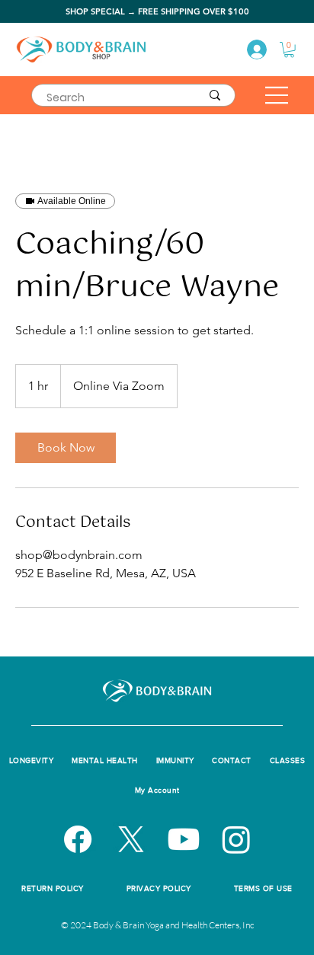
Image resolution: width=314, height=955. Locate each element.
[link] (65, 448)
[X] (131, 839)
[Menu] (277, 95)
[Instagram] (236, 839)
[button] (289, 50)
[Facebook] (77, 839)
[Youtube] (183, 839)
